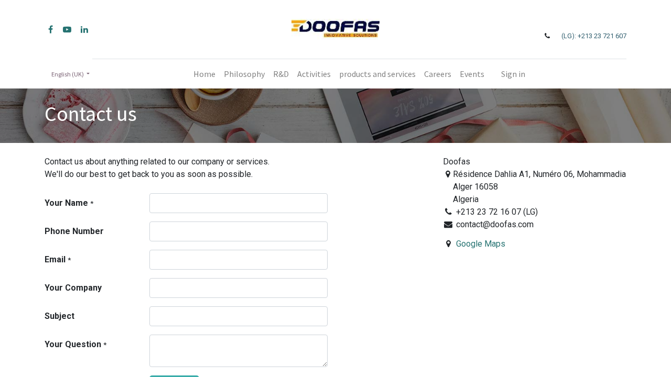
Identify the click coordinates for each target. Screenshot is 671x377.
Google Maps (480, 244)
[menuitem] (204, 73)
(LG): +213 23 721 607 (593, 36)
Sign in (513, 74)
